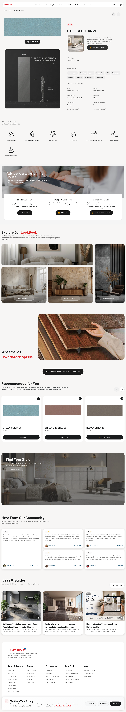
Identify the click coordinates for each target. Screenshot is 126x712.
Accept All (115, 704)
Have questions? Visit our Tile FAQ (61, 371)
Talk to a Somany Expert (72, 679)
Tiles (9, 10)
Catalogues (30, 682)
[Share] (113, 14)
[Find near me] (117, 4)
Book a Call (26, 213)
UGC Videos (50, 679)
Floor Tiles (11, 670)
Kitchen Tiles (12, 676)
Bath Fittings (12, 688)
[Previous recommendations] (116, 389)
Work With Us (31, 676)
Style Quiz (49, 673)
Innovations (30, 673)
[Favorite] (118, 14)
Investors (29, 679)
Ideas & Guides (50, 682)
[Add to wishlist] (38, 398)
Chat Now (64, 213)
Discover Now (15, 469)
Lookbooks (49, 670)
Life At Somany (31, 670)
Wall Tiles (11, 673)
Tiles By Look (12, 682)
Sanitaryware (12, 685)
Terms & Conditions (90, 670)
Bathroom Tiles (12, 679)
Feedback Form (69, 682)
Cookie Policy (88, 673)
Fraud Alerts (88, 676)
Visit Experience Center (102, 213)
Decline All (103, 704)
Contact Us (68, 670)
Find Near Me (69, 676)
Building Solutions (13, 691)
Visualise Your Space (52, 676)
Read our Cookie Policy (64, 706)
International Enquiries (72, 673)
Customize (90, 704)
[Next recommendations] (122, 389)
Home (5, 10)
